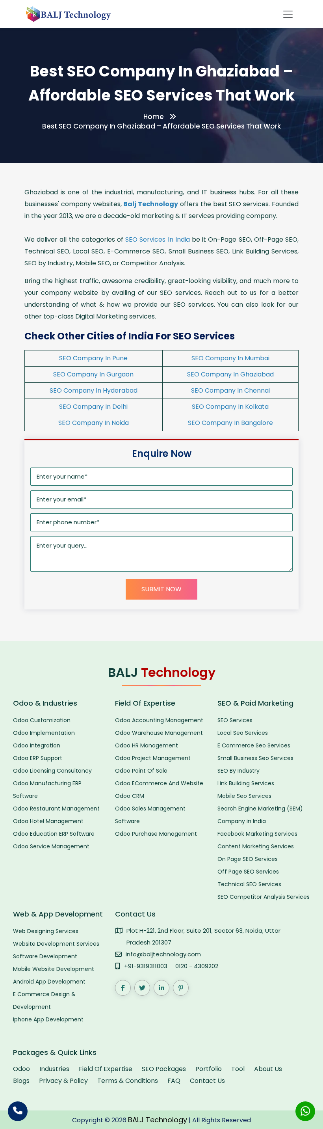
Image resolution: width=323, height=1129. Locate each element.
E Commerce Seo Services (253, 745)
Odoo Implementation (44, 733)
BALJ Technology (157, 1120)
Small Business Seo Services (255, 758)
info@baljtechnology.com (163, 954)
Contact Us (207, 1080)
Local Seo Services (242, 733)
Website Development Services (56, 944)
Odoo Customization (42, 720)
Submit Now (161, 589)
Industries (54, 1068)
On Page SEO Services (247, 859)
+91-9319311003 (145, 966)
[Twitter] (142, 988)
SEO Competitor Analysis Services (263, 897)
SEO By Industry (238, 771)
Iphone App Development (48, 1019)
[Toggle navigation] (288, 14)
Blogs (21, 1080)
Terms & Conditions (127, 1080)
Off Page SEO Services (248, 872)
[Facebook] (123, 988)
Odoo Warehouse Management (159, 733)
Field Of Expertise (105, 1068)
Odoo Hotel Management (48, 821)
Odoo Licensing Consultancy (52, 771)
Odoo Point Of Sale (141, 771)
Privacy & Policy (63, 1080)
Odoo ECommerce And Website (159, 783)
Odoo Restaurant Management (56, 808)
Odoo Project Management (153, 758)
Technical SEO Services (249, 884)
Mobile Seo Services (244, 796)
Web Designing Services (45, 931)
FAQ (173, 1080)
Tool (238, 1068)
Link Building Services (245, 783)
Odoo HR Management (146, 745)
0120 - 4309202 (196, 966)
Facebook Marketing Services (257, 834)
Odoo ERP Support (37, 758)
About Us (268, 1068)
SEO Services (234, 720)
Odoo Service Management (51, 846)
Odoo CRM (129, 796)
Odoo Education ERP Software (54, 834)
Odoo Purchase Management (156, 834)
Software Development (45, 956)
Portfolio (208, 1068)
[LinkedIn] (161, 988)
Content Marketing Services (255, 846)
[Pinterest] (181, 988)
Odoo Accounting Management (159, 720)
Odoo (21, 1068)
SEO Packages (164, 1068)
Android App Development (49, 982)
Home (153, 116)
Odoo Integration (36, 745)
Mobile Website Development (53, 969)
